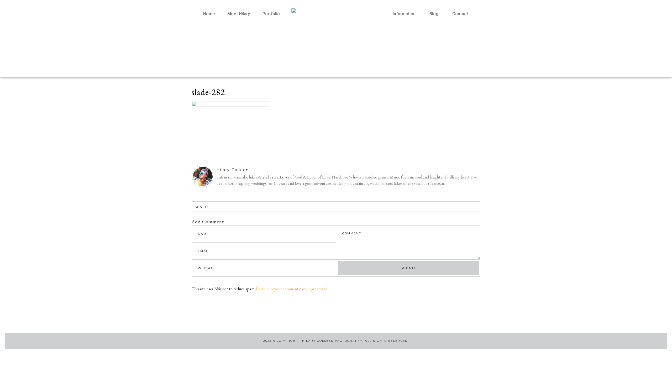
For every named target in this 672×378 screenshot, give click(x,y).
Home (209, 13)
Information (404, 13)
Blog (433, 13)
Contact (460, 13)
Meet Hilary (238, 13)
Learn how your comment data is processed (291, 289)
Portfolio (271, 13)
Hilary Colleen (233, 169)
